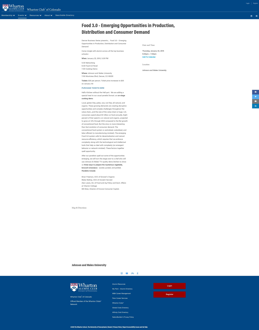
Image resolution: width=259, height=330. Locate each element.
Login (247, 3)
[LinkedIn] (251, 16)
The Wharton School (81, 327)
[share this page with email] (255, 101)
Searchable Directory (64, 15)
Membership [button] (7, 15)
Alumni (110, 327)
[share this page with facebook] (255, 92)
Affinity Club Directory (120, 312)
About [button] (47, 15)
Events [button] (21, 15)
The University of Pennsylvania (97, 327)
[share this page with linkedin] (255, 106)
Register (255, 3)
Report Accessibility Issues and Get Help (135, 327)
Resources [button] (35, 15)
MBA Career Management (121, 293)
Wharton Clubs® (118, 303)
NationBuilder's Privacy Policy (123, 317)
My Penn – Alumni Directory (122, 289)
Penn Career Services (120, 298)
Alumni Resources (118, 284)
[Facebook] (256, 16)
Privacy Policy (117, 327)
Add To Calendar (149, 57)
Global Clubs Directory (120, 308)
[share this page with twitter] (255, 96)
